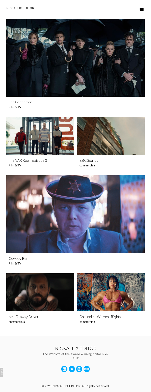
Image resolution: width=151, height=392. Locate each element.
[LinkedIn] (64, 369)
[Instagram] (79, 369)
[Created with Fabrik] (1, 372)
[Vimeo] (72, 369)
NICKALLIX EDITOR (75, 348)
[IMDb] (87, 369)
